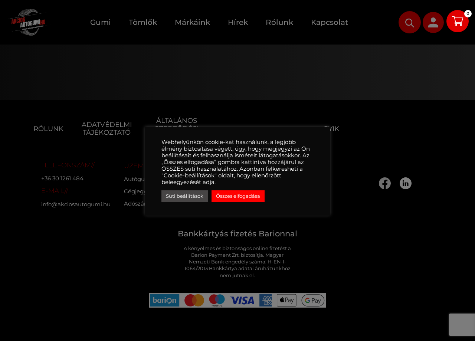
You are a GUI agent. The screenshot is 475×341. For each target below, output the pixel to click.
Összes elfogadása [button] (238, 196)
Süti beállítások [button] (184, 196)
